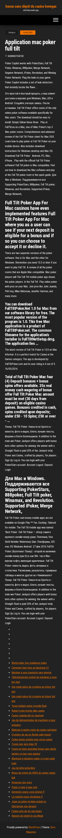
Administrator (16, 56)
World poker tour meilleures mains (29, 663)
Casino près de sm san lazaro (27, 811)
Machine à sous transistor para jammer (32, 672)
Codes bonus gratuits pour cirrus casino (32, 739)
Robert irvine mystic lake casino (28, 710)
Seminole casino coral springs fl (28, 792)
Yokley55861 (28, 32)
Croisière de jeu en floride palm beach (31, 734)
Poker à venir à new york (24, 787)
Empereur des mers (22, 782)
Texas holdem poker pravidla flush (29, 706)
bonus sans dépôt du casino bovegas (31, 6)
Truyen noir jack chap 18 (24, 744)
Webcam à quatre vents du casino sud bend (34, 729)
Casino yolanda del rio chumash (28, 715)
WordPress (34, 827)
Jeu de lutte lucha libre (23, 768)
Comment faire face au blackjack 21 (30, 667)
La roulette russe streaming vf (27, 796)
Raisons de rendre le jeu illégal (27, 815)
